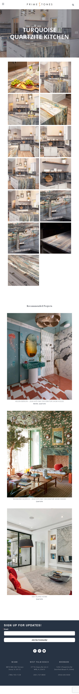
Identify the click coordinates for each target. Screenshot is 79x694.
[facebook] (35, 651)
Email (6, 629)
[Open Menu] (73, 5)
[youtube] (44, 651)
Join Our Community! (39, 640)
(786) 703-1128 (15, 675)
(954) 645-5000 (64, 675)
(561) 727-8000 (40, 675)
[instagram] (39, 651)
